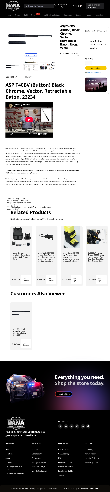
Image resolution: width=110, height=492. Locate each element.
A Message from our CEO (13, 468)
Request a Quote (65, 462)
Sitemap (61, 475)
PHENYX (94, 488)
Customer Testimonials (14, 473)
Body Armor (37, 458)
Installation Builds (65, 471)
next (35, 55)
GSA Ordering (63, 454)
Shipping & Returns (92, 458)
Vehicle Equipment (39, 471)
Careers (8, 462)
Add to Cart (96, 68)
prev (28, 55)
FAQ (59, 458)
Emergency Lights (39, 462)
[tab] (11, 77)
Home (7, 449)
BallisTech (37, 454)
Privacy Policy (90, 454)
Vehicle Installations (66, 467)
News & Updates (91, 462)
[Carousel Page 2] (32, 58)
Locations (9, 454)
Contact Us (64, 6)
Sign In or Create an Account (94, 6)
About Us (9, 458)
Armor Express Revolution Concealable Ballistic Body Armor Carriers (21, 256)
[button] (77, 6)
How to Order (63, 449)
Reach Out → (92, 89)
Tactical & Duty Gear (40, 467)
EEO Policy (89, 449)
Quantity (89, 58)
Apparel (35, 449)
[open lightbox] (31, 39)
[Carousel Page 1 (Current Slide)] (30, 58)
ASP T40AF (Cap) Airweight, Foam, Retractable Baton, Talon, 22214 (19, 332)
